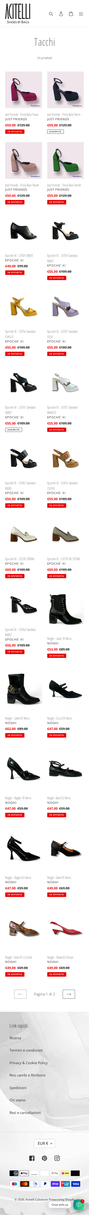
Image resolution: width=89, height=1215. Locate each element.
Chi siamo (17, 1100)
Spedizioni (17, 1087)
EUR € (43, 1143)
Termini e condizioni (26, 1050)
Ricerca (15, 1037)
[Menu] (81, 13)
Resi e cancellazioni (25, 1112)
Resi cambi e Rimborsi (27, 1075)
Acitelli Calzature (37, 1199)
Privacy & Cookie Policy (28, 1062)
